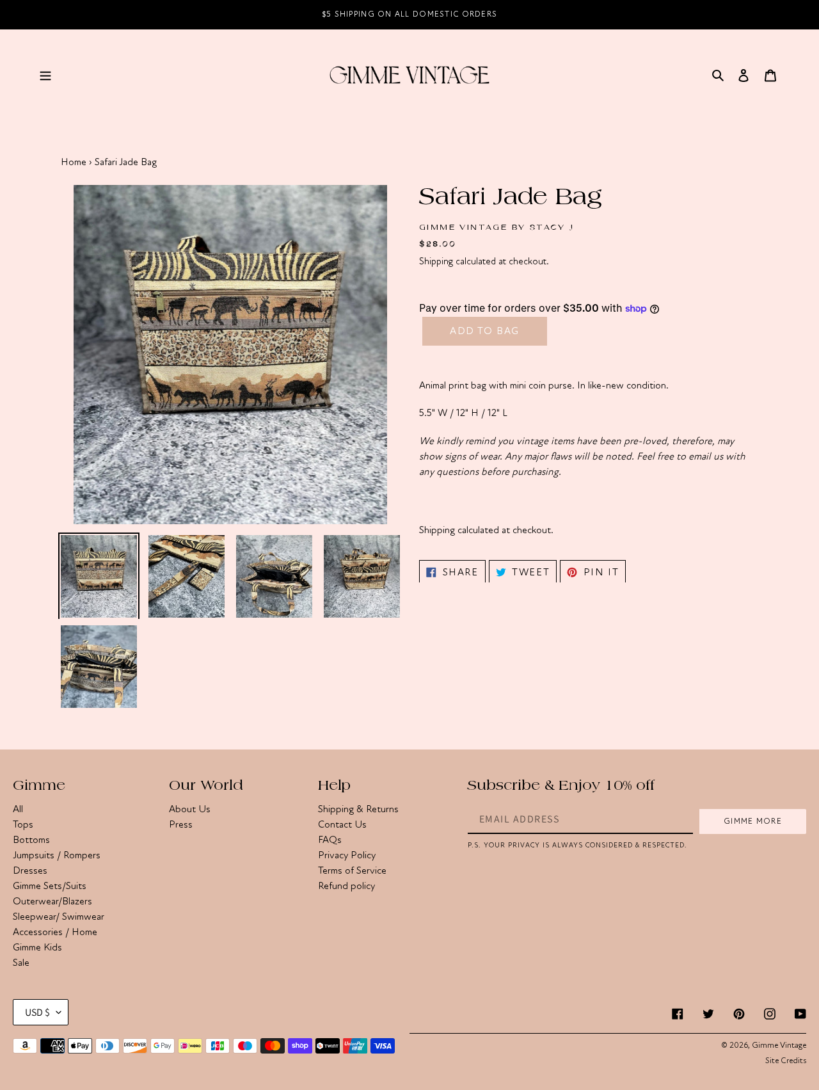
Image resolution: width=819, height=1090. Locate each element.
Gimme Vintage (779, 1045)
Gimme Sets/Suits (49, 885)
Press (181, 824)
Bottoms (31, 839)
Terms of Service (352, 870)
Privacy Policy (347, 855)
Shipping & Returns (358, 809)
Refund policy (346, 885)
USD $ (37, 1012)
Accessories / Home (55, 932)
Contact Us (342, 824)
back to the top (736, 1074)
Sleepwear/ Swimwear (58, 916)
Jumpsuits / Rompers (56, 855)
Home (73, 162)
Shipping (436, 261)
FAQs (330, 839)
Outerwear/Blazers (52, 901)
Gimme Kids (37, 947)
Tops (23, 824)
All (18, 809)
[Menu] (45, 74)
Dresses (30, 870)
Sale (21, 962)
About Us (190, 809)
